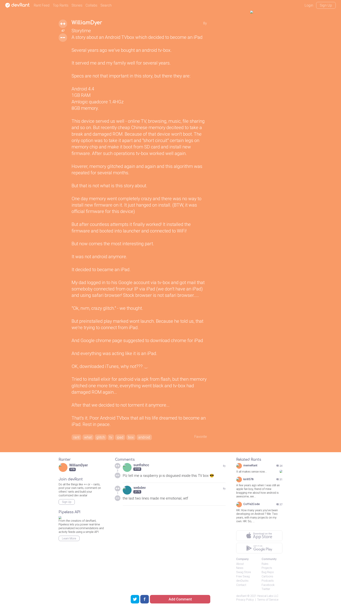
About (240, 564)
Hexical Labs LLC (267, 596)
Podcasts (268, 580)
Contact (241, 585)
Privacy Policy (245, 599)
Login (309, 5)
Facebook (268, 585)
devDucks (242, 580)
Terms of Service (267, 599)
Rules (265, 564)
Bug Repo (268, 572)
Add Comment (180, 599)
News (239, 568)
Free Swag (243, 576)
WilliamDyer (87, 23)
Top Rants (60, 5)
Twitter (266, 589)
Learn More (69, 538)
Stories (77, 5)
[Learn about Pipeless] (60, 517)
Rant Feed (42, 5)
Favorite (200, 436)
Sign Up (326, 5)
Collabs (91, 5)
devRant (241, 596)
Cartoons (267, 576)
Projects (267, 568)
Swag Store (243, 572)
